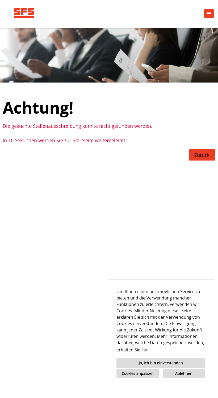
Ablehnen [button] (183, 373)
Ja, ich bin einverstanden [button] (161, 362)
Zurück (201, 155)
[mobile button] (209, 13)
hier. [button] (146, 350)
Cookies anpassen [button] (138, 373)
